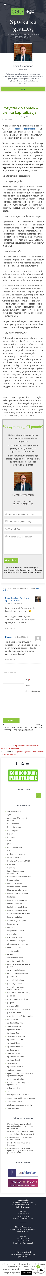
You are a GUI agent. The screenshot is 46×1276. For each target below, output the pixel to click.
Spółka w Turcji (13, 1060)
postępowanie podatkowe (17, 999)
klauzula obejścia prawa (17, 887)
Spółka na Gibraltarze (16, 1036)
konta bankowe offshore (17, 907)
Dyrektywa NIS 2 (14, 857)
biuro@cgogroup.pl (26, 1243)
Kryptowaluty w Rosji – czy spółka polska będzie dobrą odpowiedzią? (20, 1126)
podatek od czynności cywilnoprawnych (16, 988)
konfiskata (11, 897)
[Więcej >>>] (23, 83)
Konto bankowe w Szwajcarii (19, 914)
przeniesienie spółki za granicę (20, 1016)
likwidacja (11, 927)
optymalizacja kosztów (16, 970)
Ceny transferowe (14, 847)
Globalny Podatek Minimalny (19, 876)
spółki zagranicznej (25, 128)
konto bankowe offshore (17, 910)
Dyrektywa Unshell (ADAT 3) (18, 861)
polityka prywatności (34, 572)
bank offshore (13, 824)
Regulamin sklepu (23, 1256)
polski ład (11, 996)
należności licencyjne (16, 941)
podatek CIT (12, 977)
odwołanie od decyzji (16, 958)
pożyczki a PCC (13, 1006)
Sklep (23, 89)
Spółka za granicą (23, 25)
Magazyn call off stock (16, 930)
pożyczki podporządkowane (18, 1009)
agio (9, 815)
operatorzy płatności (15, 961)
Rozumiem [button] (27, 1273)
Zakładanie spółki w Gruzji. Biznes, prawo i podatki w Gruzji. (20, 1150)
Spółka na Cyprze (14, 1033)
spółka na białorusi (15, 1029)
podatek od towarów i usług (18, 992)
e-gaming (11, 867)
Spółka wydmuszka (15, 1067)
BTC (9, 844)
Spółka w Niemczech (15, 1056)
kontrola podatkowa (15, 917)
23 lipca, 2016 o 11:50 (22, 637)
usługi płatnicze (13, 1088)
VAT (8, 1091)
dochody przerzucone (16, 854)
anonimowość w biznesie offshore (17, 819)
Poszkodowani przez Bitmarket (19, 1138)
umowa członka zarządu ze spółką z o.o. (18, 1083)
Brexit (9, 840)
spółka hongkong (14, 1026)
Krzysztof (9, 637)
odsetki (10, 954)
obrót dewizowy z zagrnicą (18, 944)
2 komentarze (7, 119)
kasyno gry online (14, 883)
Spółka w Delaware (15, 1046)
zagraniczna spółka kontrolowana (21, 1098)
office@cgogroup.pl (25, 504)
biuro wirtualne (13, 837)
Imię (28, 680)
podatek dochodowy (15, 980)
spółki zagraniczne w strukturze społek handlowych (20, 1074)
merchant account (14, 937)
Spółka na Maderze (15, 1040)
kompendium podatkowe (17, 893)
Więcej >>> (37, 1272)
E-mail (28, 685)
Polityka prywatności (23, 1252)
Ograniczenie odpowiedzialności (23, 1254)
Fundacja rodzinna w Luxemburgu (16, 872)
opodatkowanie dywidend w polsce (18, 965)
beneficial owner (14, 827)
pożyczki (10, 1002)
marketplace (12, 934)
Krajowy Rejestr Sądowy (17, 920)
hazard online (13, 880)
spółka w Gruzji (13, 1053)
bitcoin (10, 834)
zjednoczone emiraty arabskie (19, 1105)
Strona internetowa (33, 691)
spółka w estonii (13, 1050)
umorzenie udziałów (15, 1079)
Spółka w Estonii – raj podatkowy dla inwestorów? (20, 1133)
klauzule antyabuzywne (17, 890)
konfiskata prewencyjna (17, 900)
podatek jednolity (14, 983)
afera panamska (14, 811)
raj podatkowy (13, 1019)
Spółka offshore (13, 1043)
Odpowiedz (10, 628)
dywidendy (11, 864)
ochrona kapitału (14, 947)
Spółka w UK (12, 1063)
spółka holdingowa (15, 1023)
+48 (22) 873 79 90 (24, 501)
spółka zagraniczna (15, 1070)
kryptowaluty (12, 924)
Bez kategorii (12, 830)
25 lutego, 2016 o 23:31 (13, 603)
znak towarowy (13, 1108)
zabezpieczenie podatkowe (18, 1095)
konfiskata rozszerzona (16, 903)
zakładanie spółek (14, 1101)
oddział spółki (13, 951)
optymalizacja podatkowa (17, 973)
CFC (8, 851)
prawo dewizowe (14, 1013)
